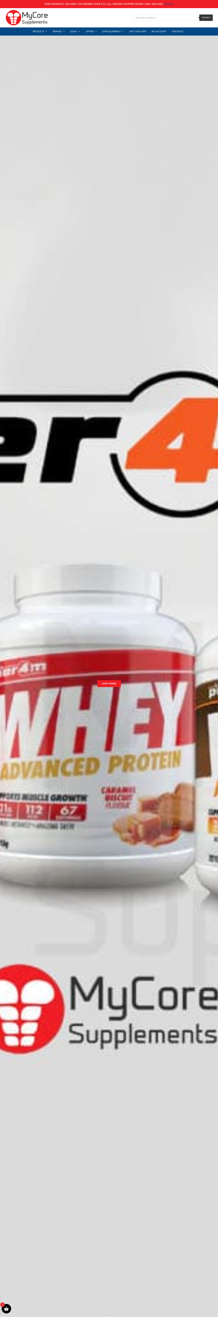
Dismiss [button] (169, 4)
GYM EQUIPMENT (111, 31)
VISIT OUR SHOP (137, 31)
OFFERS (90, 31)
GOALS (73, 31)
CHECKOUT (177, 31)
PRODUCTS (38, 31)
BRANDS (57, 31)
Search (206, 17)
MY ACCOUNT (159, 31)
